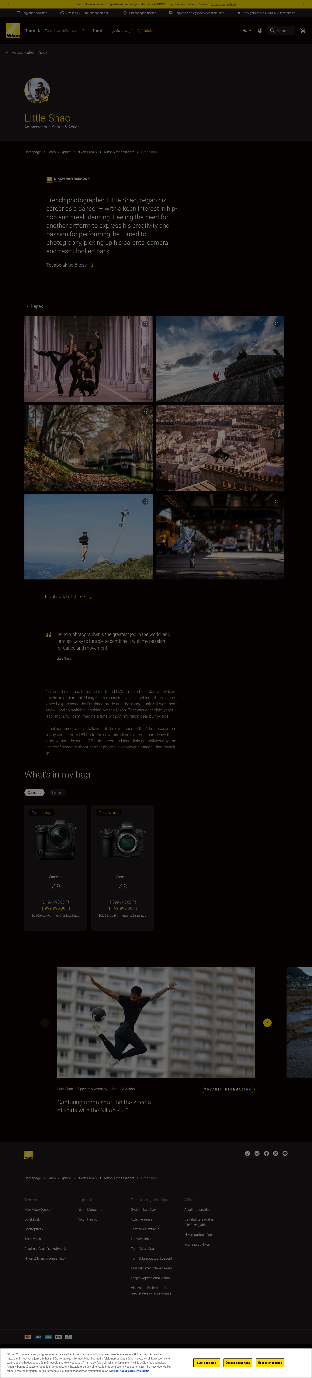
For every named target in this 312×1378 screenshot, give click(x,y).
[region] (156, 1363)
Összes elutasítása (238, 1362)
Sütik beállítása (206, 1362)
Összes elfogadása (270, 1362)
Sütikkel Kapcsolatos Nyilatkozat (129, 1371)
